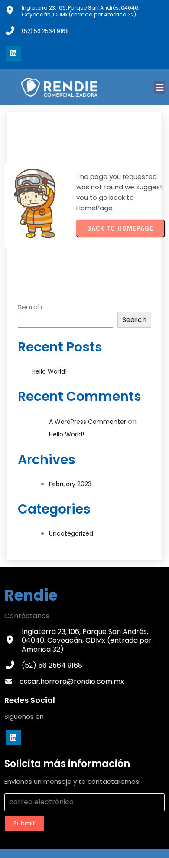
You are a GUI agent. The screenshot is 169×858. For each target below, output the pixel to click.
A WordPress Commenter (87, 421)
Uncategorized (71, 533)
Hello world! (49, 371)
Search (30, 307)
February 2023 (70, 484)
